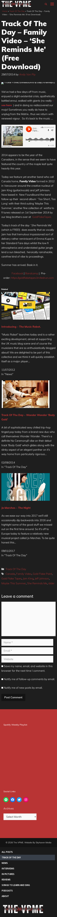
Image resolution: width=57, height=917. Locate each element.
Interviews (8, 868)
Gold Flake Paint (42, 573)
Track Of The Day (17, 11)
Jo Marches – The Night (16, 507)
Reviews (6, 879)
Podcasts (7, 890)
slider (51, 583)
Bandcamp (31, 273)
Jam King (28, 578)
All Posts (7, 851)
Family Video (24, 573)
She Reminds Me (37, 583)
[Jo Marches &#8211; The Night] (25, 499)
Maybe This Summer (13, 583)
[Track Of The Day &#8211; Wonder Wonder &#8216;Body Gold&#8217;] (25, 407)
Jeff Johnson (42, 578)
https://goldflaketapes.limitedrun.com (32, 277)
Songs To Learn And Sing (16, 885)
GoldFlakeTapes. (42, 217)
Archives (8, 808)
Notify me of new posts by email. (23, 687)
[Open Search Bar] (46, 4)
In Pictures (8, 874)
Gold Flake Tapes (11, 578)
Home (4, 11)
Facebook (17, 273)
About (5, 896)
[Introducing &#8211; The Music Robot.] (25, 318)
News (5, 863)
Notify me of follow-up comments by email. (29, 679)
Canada (10, 573)
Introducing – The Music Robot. (21, 326)
